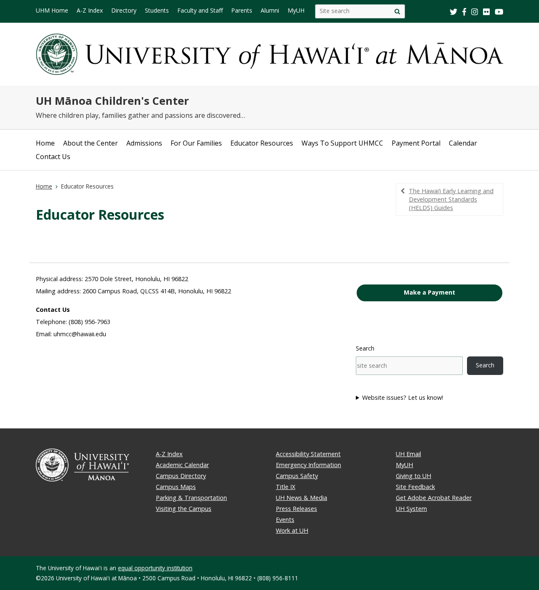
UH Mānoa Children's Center (112, 100)
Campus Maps (176, 487)
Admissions (144, 143)
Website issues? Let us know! (402, 397)
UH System (411, 509)
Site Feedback (415, 487)
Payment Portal (416, 143)
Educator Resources (261, 143)
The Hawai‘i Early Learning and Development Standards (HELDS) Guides (451, 199)
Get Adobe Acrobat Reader (434, 498)
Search (365, 348)
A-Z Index (169, 454)
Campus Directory (181, 476)
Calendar (463, 143)
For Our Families (196, 143)
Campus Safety (297, 476)
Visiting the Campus (183, 509)
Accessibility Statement (308, 454)
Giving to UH (413, 476)
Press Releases (296, 509)
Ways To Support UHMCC (342, 143)
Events (285, 520)
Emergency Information (308, 465)
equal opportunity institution (155, 568)
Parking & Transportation (191, 498)
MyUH (404, 465)
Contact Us (53, 156)
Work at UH (292, 530)
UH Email (408, 454)
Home (45, 143)
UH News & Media (301, 498)
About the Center (90, 143)
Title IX (285, 487)
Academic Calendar (182, 465)
